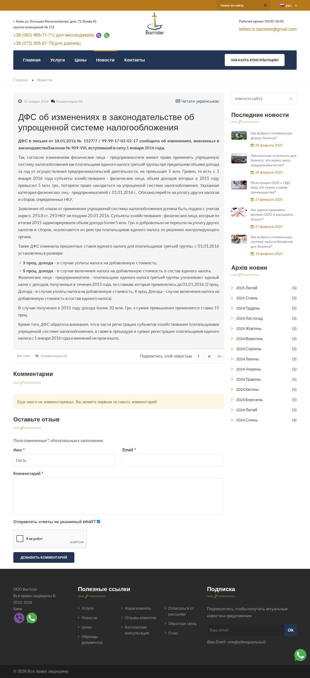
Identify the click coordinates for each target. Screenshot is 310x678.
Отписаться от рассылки (181, 611)
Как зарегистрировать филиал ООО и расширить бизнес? (272, 214)
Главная (32, 59)
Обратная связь (182, 623)
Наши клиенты (138, 608)
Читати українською (199, 101)
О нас (173, 633)
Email (129, 450)
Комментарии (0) (69, 101)
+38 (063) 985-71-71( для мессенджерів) (54, 34)
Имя (19, 450)
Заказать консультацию (255, 60)
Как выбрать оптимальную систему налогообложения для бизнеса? (272, 241)
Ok (291, 629)
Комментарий (28, 473)
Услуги (57, 59)
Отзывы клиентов (140, 617)
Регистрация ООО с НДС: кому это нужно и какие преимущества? (271, 187)
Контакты (134, 59)
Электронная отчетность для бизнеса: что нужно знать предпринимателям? (273, 160)
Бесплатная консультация (137, 630)
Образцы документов (92, 639)
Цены (80, 59)
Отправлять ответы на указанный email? (54, 521)
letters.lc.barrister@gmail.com (268, 29)
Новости (105, 59)
